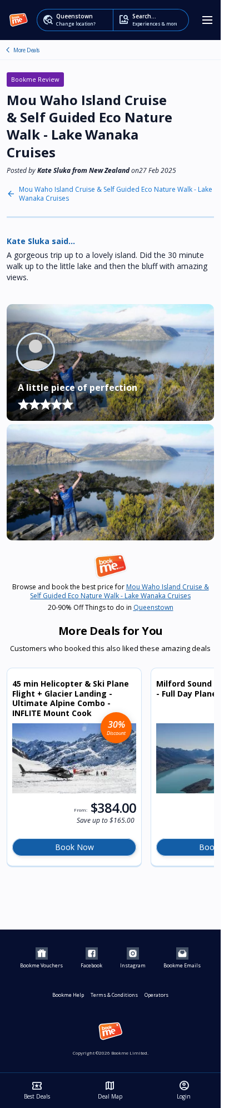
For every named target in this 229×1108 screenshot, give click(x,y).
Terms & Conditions (114, 994)
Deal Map (110, 1090)
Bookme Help (68, 994)
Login (184, 1090)
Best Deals (37, 1090)
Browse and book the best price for (110, 591)
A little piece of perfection (77, 387)
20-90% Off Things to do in (110, 607)
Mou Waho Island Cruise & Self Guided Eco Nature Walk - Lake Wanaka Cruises (115, 194)
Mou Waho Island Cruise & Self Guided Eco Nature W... (7, 50)
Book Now (74, 847)
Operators (156, 994)
